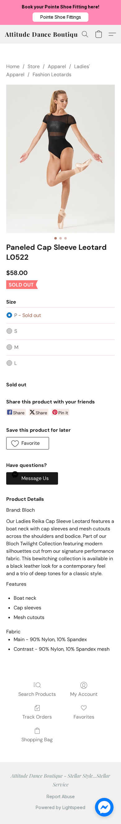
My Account (83, 694)
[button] (60, 17)
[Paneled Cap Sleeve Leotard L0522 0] (60, 159)
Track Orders (37, 717)
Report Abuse (61, 796)
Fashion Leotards (52, 74)
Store (34, 66)
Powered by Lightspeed (60, 807)
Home (13, 66)
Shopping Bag (37, 739)
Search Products (37, 694)
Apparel (57, 66)
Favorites (84, 717)
